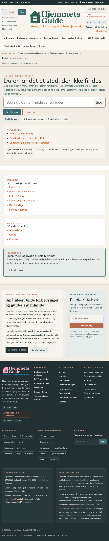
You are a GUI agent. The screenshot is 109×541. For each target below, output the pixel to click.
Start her (87, 380)
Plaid (42, 460)
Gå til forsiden (12, 112)
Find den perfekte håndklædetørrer (64, 53)
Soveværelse (9, 442)
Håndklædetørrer (61, 448)
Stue (6, 436)
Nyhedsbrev (101, 31)
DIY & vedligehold (96, 38)
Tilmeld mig (86, 325)
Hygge (18, 454)
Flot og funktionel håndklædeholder (32, 53)
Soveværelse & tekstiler (73, 38)
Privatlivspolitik (63, 2)
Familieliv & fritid (12, 46)
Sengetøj (43, 454)
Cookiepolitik (64, 393)
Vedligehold (8, 448)
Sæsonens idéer (91, 385)
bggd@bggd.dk (17, 499)
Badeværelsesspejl (9, 25)
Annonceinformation (68, 397)
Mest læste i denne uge (94, 372)
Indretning (9, 38)
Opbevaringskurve (58, 454)
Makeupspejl (7, 29)
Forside (89, 27)
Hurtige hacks (90, 389)
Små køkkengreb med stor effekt (27, 138)
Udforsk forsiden (16, 270)
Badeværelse (27, 436)
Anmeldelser (29, 46)
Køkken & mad (51, 38)
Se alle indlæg (39, 350)
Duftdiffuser (52, 460)
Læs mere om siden (17, 350)
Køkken (14, 436)
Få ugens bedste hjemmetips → (93, 2)
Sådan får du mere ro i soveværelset (29, 142)
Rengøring (8, 454)
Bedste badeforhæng (21, 133)
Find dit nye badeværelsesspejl (15, 58)
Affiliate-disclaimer (9, 535)
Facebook (33, 64)
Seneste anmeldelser (93, 376)
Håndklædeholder (9, 21)
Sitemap (62, 402)
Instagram (24, 64)
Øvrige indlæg (101, 27)
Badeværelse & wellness (29, 38)
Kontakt (13, 239)
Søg (22, 12)
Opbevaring (21, 448)
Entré (21, 442)
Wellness (29, 454)
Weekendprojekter (92, 393)
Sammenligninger (67, 385)
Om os (74, 2)
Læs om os (30, 112)
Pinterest (14, 64)
